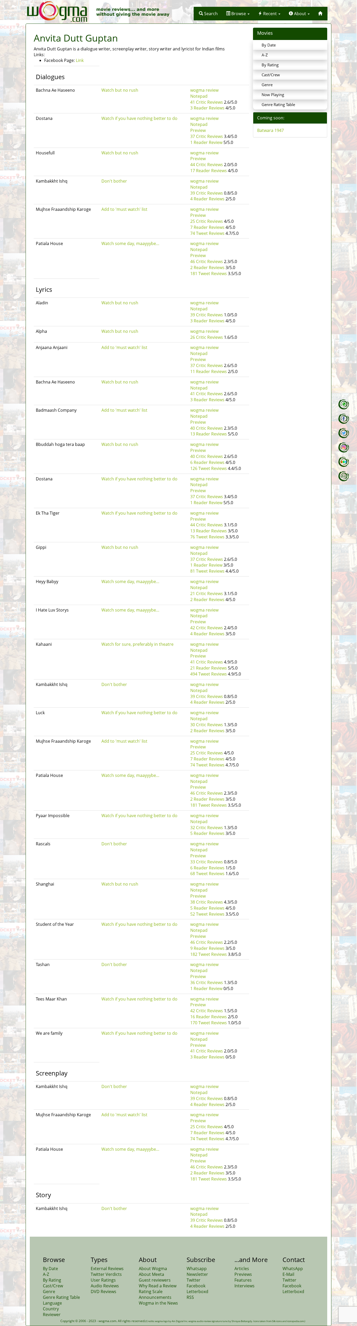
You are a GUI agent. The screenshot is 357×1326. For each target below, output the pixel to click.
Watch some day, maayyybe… (130, 243)
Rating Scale (151, 1291)
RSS (190, 1297)
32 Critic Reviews (206, 827)
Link (80, 60)
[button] (208, 13)
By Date (269, 45)
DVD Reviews (103, 1291)
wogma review (204, 90)
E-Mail (288, 1274)
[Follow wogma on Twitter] (344, 433)
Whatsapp (197, 1268)
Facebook (196, 1286)
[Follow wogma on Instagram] (344, 447)
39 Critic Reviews (206, 193)
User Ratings (103, 1280)
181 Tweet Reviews (208, 273)
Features (243, 1280)
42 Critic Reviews (206, 628)
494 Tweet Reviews (208, 674)
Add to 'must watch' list (124, 209)
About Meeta (151, 1274)
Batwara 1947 (270, 130)
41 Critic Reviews (206, 102)
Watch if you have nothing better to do (139, 118)
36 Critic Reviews (206, 982)
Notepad (199, 96)
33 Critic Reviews (206, 862)
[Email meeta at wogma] (344, 476)
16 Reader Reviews (208, 1017)
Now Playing (273, 94)
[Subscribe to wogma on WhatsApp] (344, 404)
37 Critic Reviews (206, 136)
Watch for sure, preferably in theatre (137, 644)
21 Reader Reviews (208, 668)
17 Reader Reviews (208, 170)
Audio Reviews (105, 1286)
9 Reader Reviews (207, 948)
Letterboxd (197, 1291)
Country (51, 1309)
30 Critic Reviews (206, 725)
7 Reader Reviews (207, 227)
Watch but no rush (119, 90)
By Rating (270, 64)
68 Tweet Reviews (207, 873)
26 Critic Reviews (206, 337)
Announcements (155, 1297)
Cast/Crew (271, 74)
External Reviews (107, 1268)
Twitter (193, 1280)
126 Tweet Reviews (208, 468)
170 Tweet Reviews (208, 1023)
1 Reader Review (206, 142)
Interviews (244, 1286)
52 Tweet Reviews (207, 914)
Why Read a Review (157, 1286)
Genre (267, 84)
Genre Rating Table (278, 104)
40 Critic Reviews (206, 428)
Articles (241, 1268)
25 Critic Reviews (206, 221)
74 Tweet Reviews (207, 233)
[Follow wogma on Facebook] (344, 418)
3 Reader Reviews (207, 108)
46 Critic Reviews (206, 261)
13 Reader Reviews (208, 434)
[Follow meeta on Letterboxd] (344, 461)
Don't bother (114, 181)
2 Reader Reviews (207, 267)
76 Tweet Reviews (207, 537)
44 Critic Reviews (206, 164)
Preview (198, 130)
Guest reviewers (155, 1280)
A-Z (265, 54)
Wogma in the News (158, 1303)
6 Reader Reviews (207, 462)
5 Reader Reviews (207, 833)
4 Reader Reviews (207, 199)
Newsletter (197, 1274)
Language (52, 1303)
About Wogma (153, 1268)
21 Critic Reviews (206, 593)
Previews (243, 1274)
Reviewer (52, 1314)
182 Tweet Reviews (208, 954)
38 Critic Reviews (206, 902)
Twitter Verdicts (106, 1274)
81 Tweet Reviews (207, 571)
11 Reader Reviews (208, 371)
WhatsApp (293, 1268)
